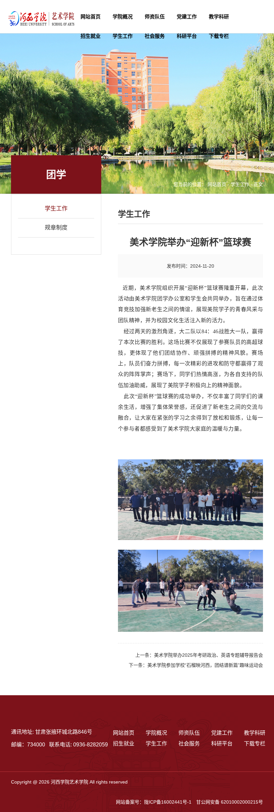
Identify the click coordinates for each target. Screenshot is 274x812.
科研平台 (187, 36)
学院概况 (123, 16)
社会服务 (155, 36)
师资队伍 (155, 16)
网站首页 (91, 16)
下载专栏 (219, 36)
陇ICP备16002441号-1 (167, 802)
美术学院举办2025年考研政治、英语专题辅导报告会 (208, 655)
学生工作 (123, 36)
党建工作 (187, 16)
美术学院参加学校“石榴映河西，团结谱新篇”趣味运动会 (205, 665)
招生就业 (91, 36)
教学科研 (219, 16)
